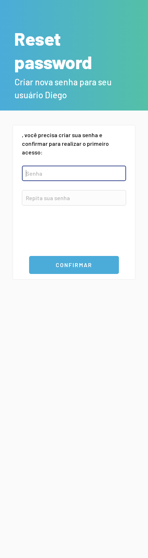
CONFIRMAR (74, 264)
